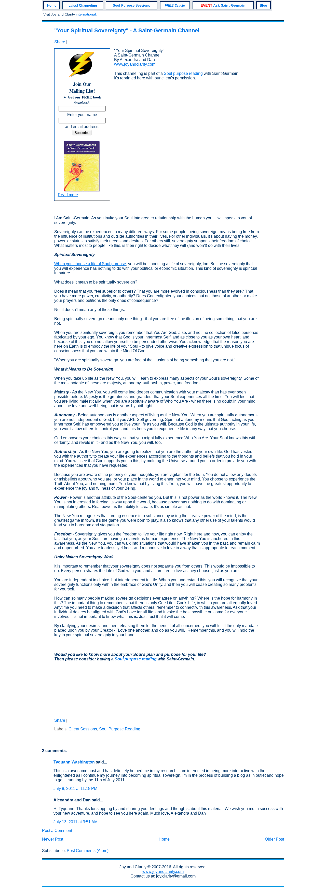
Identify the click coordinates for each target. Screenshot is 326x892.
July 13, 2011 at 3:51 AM (75, 822)
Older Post (274, 839)
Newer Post (52, 839)
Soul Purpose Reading (119, 729)
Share (59, 42)
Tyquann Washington (74, 762)
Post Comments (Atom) (87, 850)
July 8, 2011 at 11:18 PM (75, 788)
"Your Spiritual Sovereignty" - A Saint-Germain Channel (126, 30)
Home (164, 839)
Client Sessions (83, 729)
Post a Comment (57, 830)
